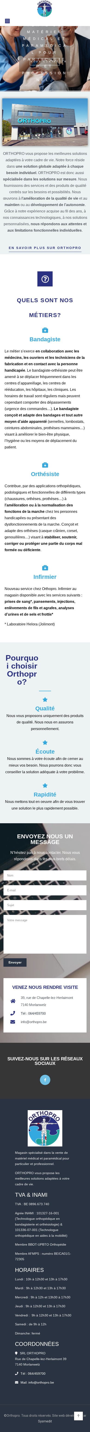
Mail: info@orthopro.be (37, 1382)
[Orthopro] (45, 8)
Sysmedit (45, 1421)
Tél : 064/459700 (33, 1013)
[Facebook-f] (45, 1080)
